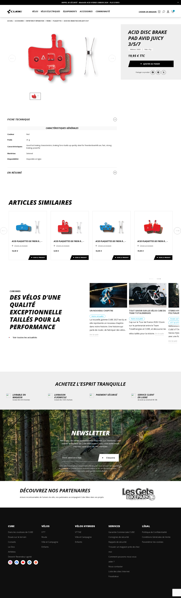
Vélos (35, 11)
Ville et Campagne (49, 542)
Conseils (12, 542)
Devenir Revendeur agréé (20, 556)
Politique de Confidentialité (154, 532)
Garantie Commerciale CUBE (121, 532)
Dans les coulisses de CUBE (20, 532)
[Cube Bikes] (14, 12)
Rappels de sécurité (117, 542)
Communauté (103, 11)
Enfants (45, 547)
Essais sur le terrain (17, 537)
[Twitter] (163, 72)
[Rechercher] (163, 11)
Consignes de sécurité (118, 537)
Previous (3, 230)
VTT (43, 532)
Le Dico (11, 547)
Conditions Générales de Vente (156, 537)
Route (44, 537)
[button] (149, 12)
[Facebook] (152, 72)
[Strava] (36, 562)
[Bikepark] (139, 494)
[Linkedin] (29, 562)
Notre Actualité (97, 316)
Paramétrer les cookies (152, 542)
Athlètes (12, 551)
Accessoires (86, 11)
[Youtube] (23, 562)
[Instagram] (10, 562)
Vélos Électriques (50, 11)
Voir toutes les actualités (25, 337)
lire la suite (94, 334)
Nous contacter (115, 566)
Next (177, 230)
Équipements (70, 11)
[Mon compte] (168, 12)
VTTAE (78, 532)
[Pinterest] (158, 72)
